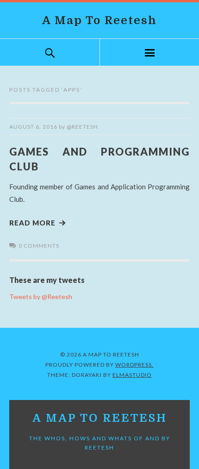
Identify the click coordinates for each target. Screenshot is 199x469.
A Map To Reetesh (99, 20)
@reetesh (82, 126)
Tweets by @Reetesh (40, 296)
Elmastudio (132, 374)
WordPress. (134, 364)
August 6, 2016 (33, 126)
